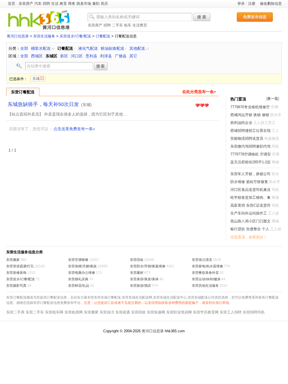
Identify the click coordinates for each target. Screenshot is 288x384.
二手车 (117, 25)
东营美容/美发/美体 (144, 279)
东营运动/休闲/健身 (206, 279)
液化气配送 (88, 48)
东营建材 (136, 273)
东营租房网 (73, 312)
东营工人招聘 (231, 312)
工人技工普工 (264, 123)
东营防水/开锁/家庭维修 (147, 266)
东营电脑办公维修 (81, 273)
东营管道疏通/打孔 (20, 266)
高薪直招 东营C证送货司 (250, 205)
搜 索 (201, 17)
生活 (54, 3)
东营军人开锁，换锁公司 (250, 174)
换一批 (272, 98)
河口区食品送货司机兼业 (250, 190)
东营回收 (136, 260)
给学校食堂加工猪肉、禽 (250, 197)
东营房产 (26, 3)
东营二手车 (35, 312)
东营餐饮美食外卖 (205, 273)
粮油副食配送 (112, 48)
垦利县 (91, 56)
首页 (11, 3)
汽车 (38, 3)
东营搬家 (13, 260)
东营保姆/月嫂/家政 (82, 266)
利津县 (106, 56)
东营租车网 (54, 312)
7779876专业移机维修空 (250, 107)
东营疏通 (122, 312)
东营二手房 (15, 312)
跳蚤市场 (83, 3)
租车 (127, 25)
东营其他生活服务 (205, 286)
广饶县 (121, 56)
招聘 (46, 3)
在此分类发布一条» (199, 91)
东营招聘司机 (254, 312)
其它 (133, 56)
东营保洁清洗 (202, 260)
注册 (251, 3)
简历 (104, 3)
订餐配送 (103, 36)
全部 (24, 48)
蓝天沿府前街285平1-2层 (250, 162)
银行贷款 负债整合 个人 (249, 229)
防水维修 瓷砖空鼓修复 (249, 182)
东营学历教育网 (206, 312)
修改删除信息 (271, 3)
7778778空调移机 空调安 (250, 154)
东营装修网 (156, 312)
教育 (63, 3)
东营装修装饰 (16, 273)
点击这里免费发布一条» (74, 129)
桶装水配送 (41, 48)
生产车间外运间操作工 (248, 213)
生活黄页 (139, 25)
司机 (275, 146)
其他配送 (137, 48)
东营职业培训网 (179, 312)
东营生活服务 (44, 36)
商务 (71, 3)
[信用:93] (202, 106)
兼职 (96, 3)
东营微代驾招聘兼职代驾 (250, 146)
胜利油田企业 (241, 123)
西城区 (37, 56)
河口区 (77, 56)
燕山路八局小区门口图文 (250, 221)
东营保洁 (107, 312)
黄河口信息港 (18, 36)
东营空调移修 (78, 260)
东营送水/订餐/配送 (75, 36)
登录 (241, 3)
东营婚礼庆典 (78, 279)
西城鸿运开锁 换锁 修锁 (249, 115)
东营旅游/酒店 (140, 286)
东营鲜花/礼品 (78, 286)
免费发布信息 (255, 17)
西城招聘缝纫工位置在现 (250, 130)
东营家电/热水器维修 (207, 266)
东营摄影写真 (16, 286)
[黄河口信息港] (38, 29)
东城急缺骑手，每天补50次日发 (43, 104)
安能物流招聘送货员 (246, 138)
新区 (64, 56)
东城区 (51, 56)
